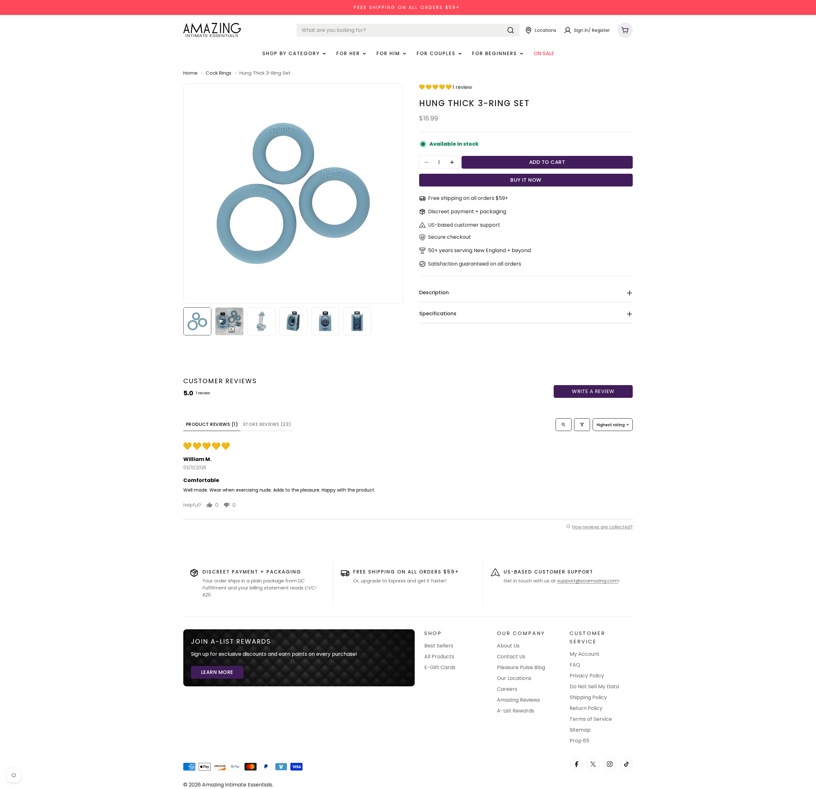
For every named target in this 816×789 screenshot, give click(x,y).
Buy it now (526, 180)
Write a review (593, 391)
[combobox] (408, 30)
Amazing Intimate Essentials (237, 784)
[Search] (510, 30)
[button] (436, 87)
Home (190, 72)
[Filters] (582, 424)
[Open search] (564, 424)
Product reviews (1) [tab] (212, 424)
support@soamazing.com (587, 581)
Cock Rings (218, 72)
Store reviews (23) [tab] (267, 424)
